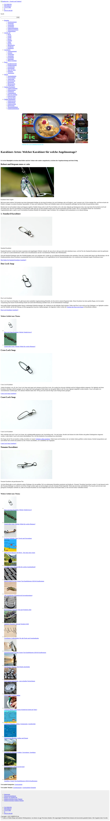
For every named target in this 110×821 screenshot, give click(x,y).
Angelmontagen (17, 787)
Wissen (6, 74)
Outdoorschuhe (12, 104)
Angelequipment (12, 22)
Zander (9, 36)
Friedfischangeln (12, 65)
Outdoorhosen (11, 102)
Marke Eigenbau (12, 60)
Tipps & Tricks (12, 70)
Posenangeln (11, 68)
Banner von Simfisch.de (10, 797)
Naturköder (11, 59)
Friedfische (11, 46)
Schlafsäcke (11, 91)
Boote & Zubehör (12, 94)
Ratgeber (6, 20)
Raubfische (11, 48)
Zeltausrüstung (12, 31)
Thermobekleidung (13, 107)
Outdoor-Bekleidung (9, 99)
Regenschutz (11, 105)
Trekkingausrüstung (13, 29)
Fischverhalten (11, 77)
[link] (24, 116)
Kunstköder (11, 57)
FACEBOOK (8, 4)
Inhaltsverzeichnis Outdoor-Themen (14, 800)
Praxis (5, 62)
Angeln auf (7, 33)
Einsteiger (10, 71)
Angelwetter (11, 79)
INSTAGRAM (8, 10)
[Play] (81, 130)
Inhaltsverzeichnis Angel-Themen (13, 799)
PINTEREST (8, 6)
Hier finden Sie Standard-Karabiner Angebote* (13, 260)
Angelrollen (11, 25)
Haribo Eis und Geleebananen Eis (39, 116)
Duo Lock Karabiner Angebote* (9, 310)
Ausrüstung (7, 50)
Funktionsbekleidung (13, 108)
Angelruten (11, 23)
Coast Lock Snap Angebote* (8, 443)
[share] (71, 115)
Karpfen (10, 40)
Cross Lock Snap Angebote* (8, 393)
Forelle (9, 37)
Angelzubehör (18, 784)
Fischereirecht (11, 80)
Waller (9, 42)
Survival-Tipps (12, 98)
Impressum (7, 794)
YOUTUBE (7, 7)
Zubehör (10, 53)
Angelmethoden (12, 76)
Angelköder (11, 26)
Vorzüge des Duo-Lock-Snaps (75, 307)
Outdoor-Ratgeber (12, 88)
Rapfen (10, 43)
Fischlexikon (11, 85)
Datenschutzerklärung (10, 796)
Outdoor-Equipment (9, 87)
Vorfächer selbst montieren (43, 439)
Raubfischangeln (12, 63)
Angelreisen (11, 73)
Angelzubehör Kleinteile (29, 787)
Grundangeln (11, 67)
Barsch (9, 39)
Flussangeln (11, 82)
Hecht (9, 34)
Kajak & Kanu (12, 96)
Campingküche (12, 93)
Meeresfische (11, 45)
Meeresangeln (11, 84)
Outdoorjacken (12, 101)
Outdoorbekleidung (13, 28)
